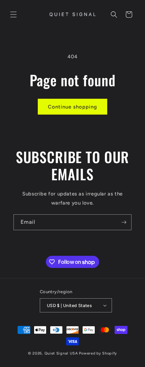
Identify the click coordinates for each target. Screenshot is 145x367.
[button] (13, 14)
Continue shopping (72, 107)
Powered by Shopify (98, 353)
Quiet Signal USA (61, 353)
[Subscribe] (123, 222)
